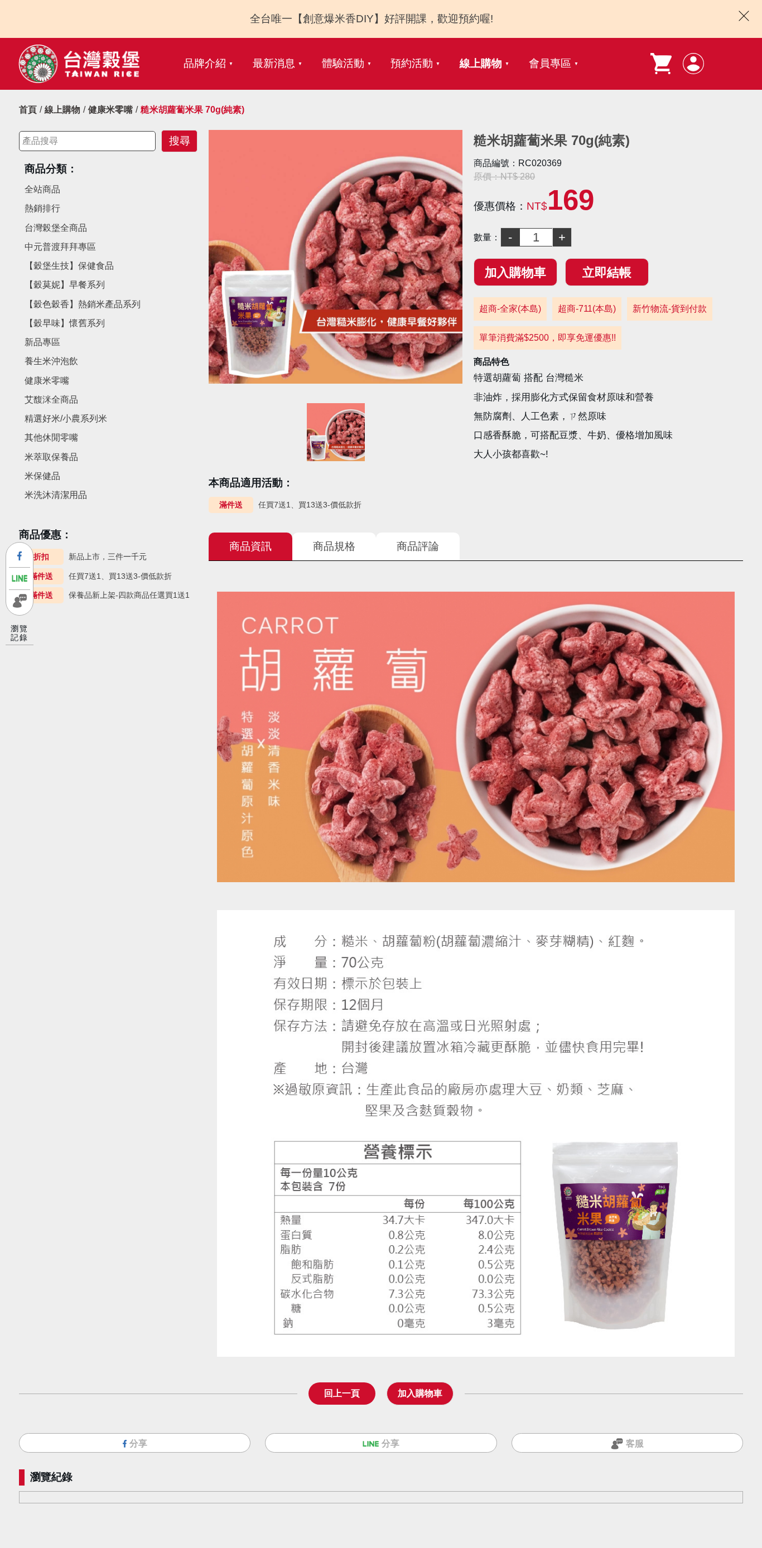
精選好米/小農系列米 (66, 418)
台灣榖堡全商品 (56, 228)
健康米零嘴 (110, 109)
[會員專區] (693, 63)
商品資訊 (250, 546)
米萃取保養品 (51, 457)
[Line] (19, 578)
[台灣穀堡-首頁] (78, 64)
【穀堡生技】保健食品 (69, 265)
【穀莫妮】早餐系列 (65, 284)
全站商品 (42, 189)
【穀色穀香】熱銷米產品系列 (83, 304)
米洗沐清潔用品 (56, 495)
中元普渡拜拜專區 (60, 246)
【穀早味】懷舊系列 (65, 323)
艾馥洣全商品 (51, 399)
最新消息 (274, 63)
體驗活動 (343, 63)
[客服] (19, 601)
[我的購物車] (661, 63)
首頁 (28, 109)
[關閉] (744, 15)
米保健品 (42, 476)
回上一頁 (342, 1393)
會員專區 (550, 63)
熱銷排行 (42, 208)
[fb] (19, 556)
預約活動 (411, 63)
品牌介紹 (205, 63)
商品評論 (418, 546)
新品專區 (42, 342)
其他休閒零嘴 (51, 437)
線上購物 (481, 63)
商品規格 (334, 546)
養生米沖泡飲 (51, 361)
